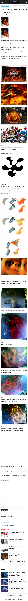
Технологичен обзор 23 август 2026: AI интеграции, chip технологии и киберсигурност (17, 574)
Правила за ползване (10, 595)
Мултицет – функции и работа (17, 561)
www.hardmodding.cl (22, 470)
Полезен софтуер (14, 597)
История (20, 595)
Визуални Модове (7, 5)
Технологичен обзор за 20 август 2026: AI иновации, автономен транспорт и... (18, 588)
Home (2, 5)
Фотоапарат (3, 525)
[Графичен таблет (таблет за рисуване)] (4, 550)
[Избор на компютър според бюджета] (4, 541)
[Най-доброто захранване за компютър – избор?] (4, 556)
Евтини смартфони (5, 519)
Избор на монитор (5, 522)
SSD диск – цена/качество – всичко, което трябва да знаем (17, 533)
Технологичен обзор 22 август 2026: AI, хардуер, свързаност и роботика (17, 581)
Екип (17, 595)
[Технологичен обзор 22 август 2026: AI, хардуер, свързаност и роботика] (4, 582)
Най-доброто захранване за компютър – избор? (16, 554)
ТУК (26, 475)
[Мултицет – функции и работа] (4, 563)
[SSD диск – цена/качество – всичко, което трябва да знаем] (4, 534)
